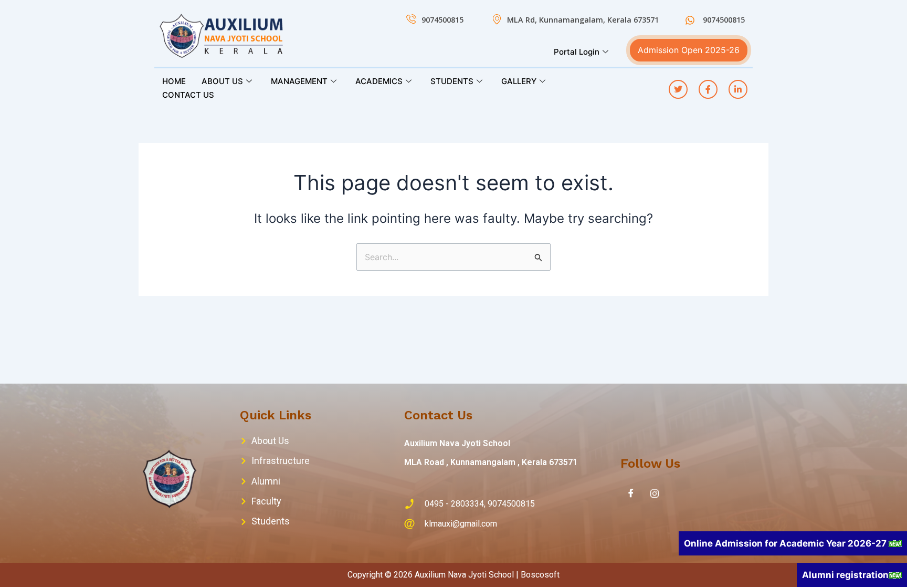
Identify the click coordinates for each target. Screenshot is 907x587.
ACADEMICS (379, 81)
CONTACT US (188, 95)
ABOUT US (222, 81)
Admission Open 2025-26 (689, 50)
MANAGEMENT (299, 81)
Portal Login (576, 52)
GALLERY (518, 81)
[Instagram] (654, 493)
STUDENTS (451, 81)
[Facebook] (631, 493)
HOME (174, 81)
